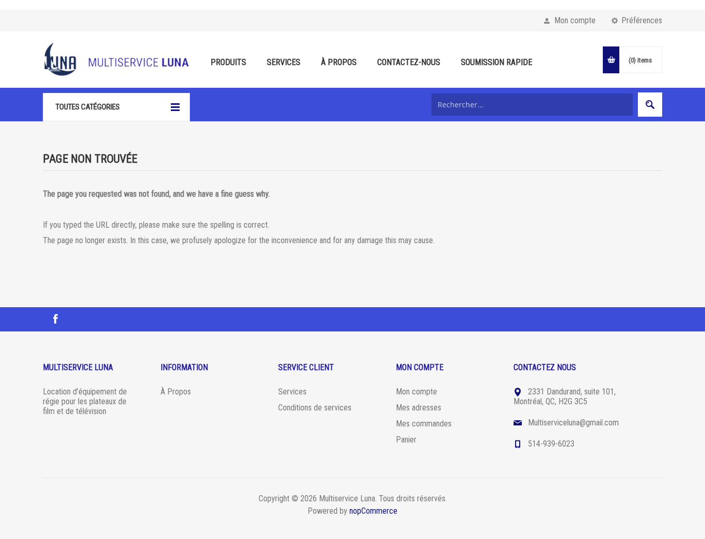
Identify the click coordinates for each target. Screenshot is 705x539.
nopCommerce (373, 511)
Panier (406, 440)
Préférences (641, 20)
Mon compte (575, 20)
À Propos (176, 392)
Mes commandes (424, 424)
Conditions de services (314, 408)
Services (292, 392)
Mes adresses (418, 408)
